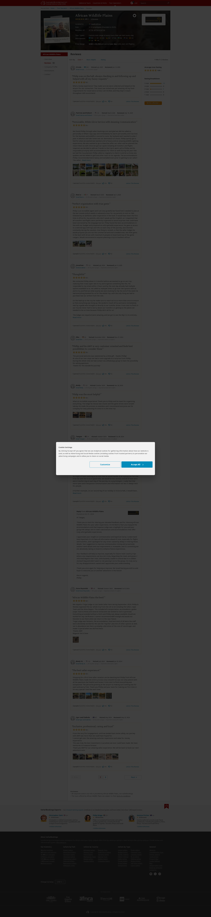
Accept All (135, 464)
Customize (105, 464)
